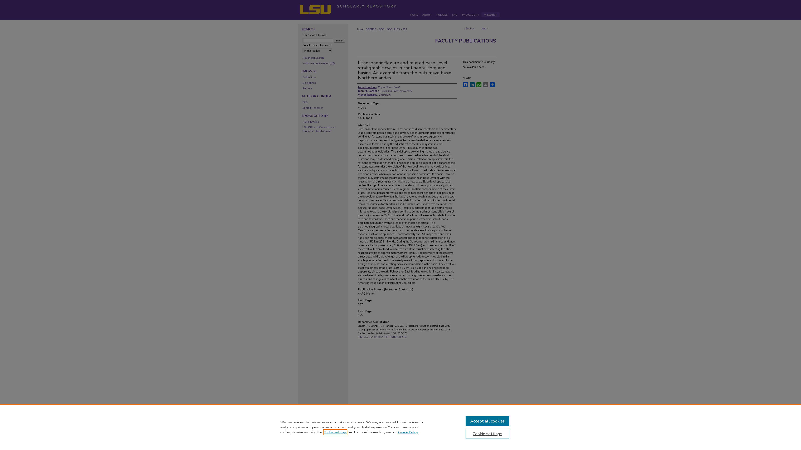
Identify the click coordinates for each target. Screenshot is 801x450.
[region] (400, 427)
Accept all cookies (487, 421)
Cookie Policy (408, 432)
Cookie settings (335, 432)
